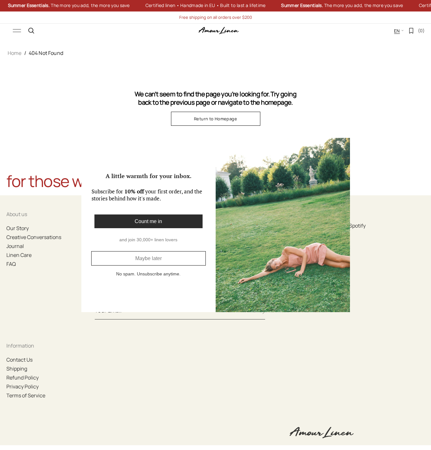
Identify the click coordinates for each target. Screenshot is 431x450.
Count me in (148, 221)
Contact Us (19, 359)
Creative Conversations (33, 237)
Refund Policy (22, 377)
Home (15, 53)
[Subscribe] (263, 312)
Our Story (17, 228)
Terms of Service (25, 395)
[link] (215, 5)
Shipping (16, 368)
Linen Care (19, 255)
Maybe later (148, 258)
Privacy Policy (22, 386)
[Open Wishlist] (411, 30)
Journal (15, 246)
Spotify (357, 225)
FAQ (11, 263)
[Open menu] (17, 31)
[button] (31, 31)
